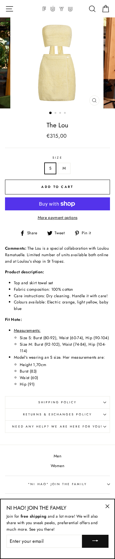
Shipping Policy (57, 402)
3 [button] (60, 113)
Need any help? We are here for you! (57, 426)
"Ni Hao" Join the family (57, 484)
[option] (58, 62)
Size (57, 157)
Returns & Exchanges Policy (57, 414)
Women (57, 466)
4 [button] (65, 113)
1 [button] (50, 113)
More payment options (58, 217)
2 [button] (56, 113)
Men (57, 456)
